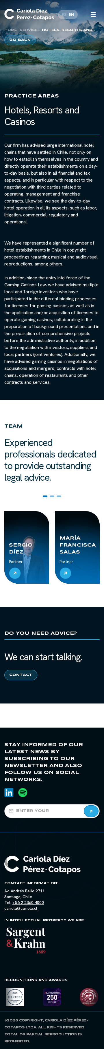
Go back (20, 39)
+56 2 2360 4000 (28, 902)
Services (30, 30)
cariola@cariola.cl (20, 908)
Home (10, 30)
